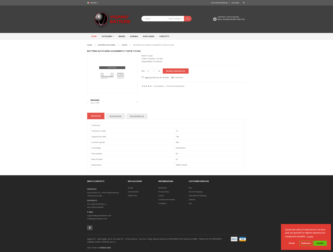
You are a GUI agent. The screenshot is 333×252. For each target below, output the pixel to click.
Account (235, 3)
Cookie (161, 195)
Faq (190, 203)
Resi (190, 188)
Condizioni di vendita (166, 199)
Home (89, 45)
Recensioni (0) (137, 116)
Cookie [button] (310, 236)
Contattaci (162, 203)
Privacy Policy (163, 191)
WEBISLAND (105, 247)
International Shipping (197, 195)
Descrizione (115, 116)
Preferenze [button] (306, 243)
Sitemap (192, 199)
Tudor (124, 45)
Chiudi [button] (292, 243)
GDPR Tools (132, 195)
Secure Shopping (195, 191)
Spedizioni (162, 188)
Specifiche (96, 116)
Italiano (93, 3)
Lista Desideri (133, 191)
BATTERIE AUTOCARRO (107, 45)
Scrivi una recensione (175, 86)
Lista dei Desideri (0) (219, 3)
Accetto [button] (320, 243)
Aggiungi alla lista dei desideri (157, 77)
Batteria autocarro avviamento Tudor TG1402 (153, 45)
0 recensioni (158, 86)
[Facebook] (244, 3)
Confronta (178, 77)
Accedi (130, 188)
